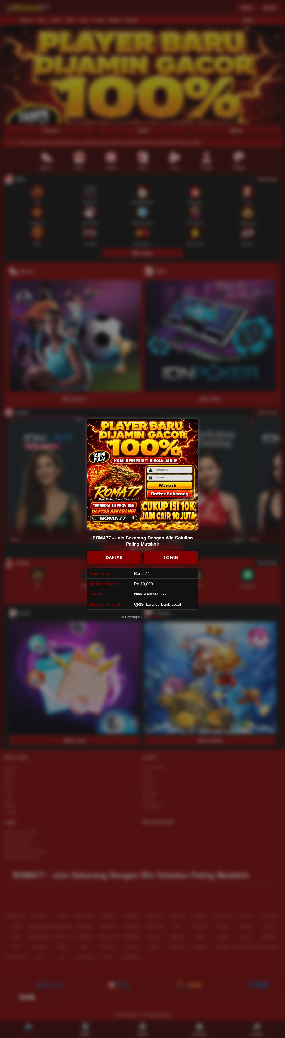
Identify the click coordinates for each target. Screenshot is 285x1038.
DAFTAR (114, 557)
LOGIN (171, 557)
